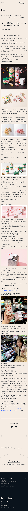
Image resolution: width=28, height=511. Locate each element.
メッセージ (20, 15)
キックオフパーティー (12, 18)
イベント (3, 18)
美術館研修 (21, 18)
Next (22, 435)
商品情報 (15, 15)
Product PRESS (7, 15)
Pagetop (26, 478)
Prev (6, 435)
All (1, 15)
